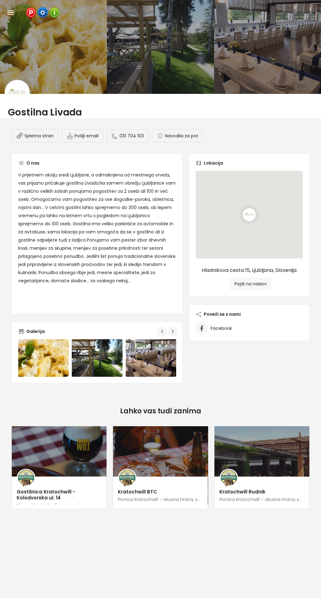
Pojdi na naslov (250, 284)
